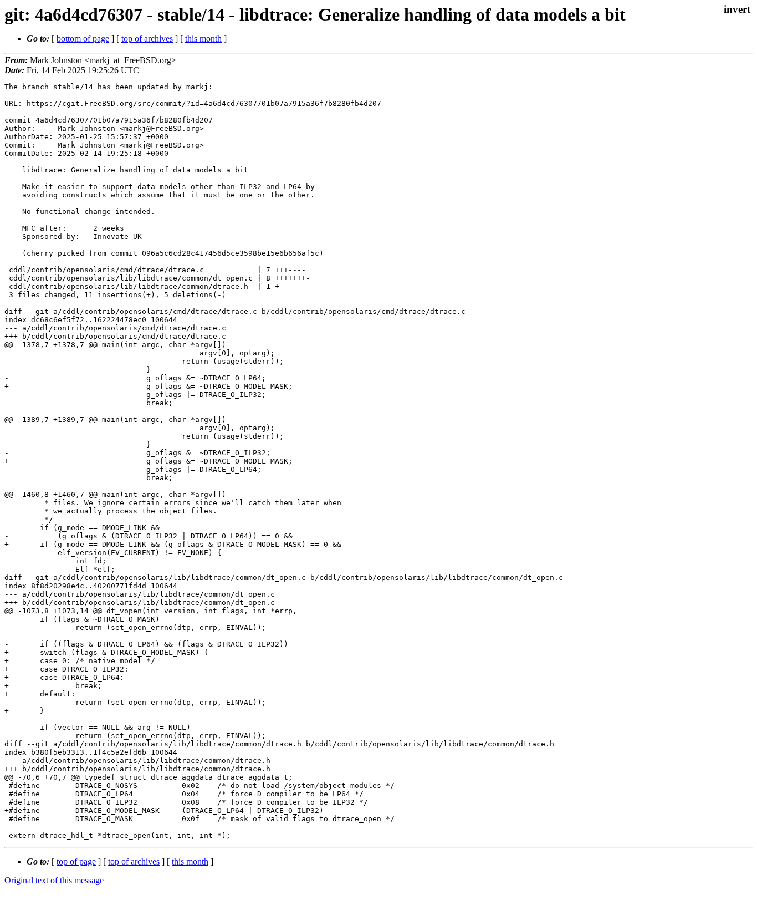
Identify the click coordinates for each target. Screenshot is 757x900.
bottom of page (83, 38)
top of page (76, 861)
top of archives (147, 38)
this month (203, 38)
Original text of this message (54, 880)
